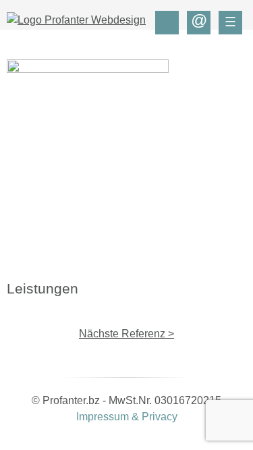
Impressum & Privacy (126, 416)
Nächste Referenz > (126, 333)
